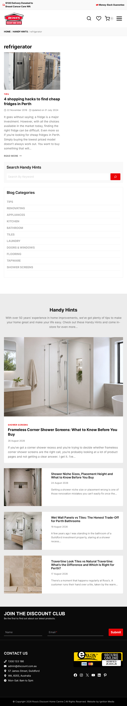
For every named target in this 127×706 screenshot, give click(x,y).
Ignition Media (106, 701)
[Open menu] (119, 18)
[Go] (115, 176)
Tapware (14, 260)
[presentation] (32, 71)
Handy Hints (20, 31)
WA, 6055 (13, 675)
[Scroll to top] (119, 693)
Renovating (16, 208)
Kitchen (13, 221)
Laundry (13, 241)
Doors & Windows (21, 247)
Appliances (16, 214)
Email (53, 632)
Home (7, 31)
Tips (6, 94)
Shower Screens (20, 267)
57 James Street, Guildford (24, 670)
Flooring (14, 254)
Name (9, 632)
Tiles (11, 234)
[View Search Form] (89, 18)
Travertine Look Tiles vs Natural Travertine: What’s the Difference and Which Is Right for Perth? (82, 565)
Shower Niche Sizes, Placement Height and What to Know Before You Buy (82, 475)
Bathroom (15, 228)
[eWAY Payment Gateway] (98, 659)
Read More (13, 156)
